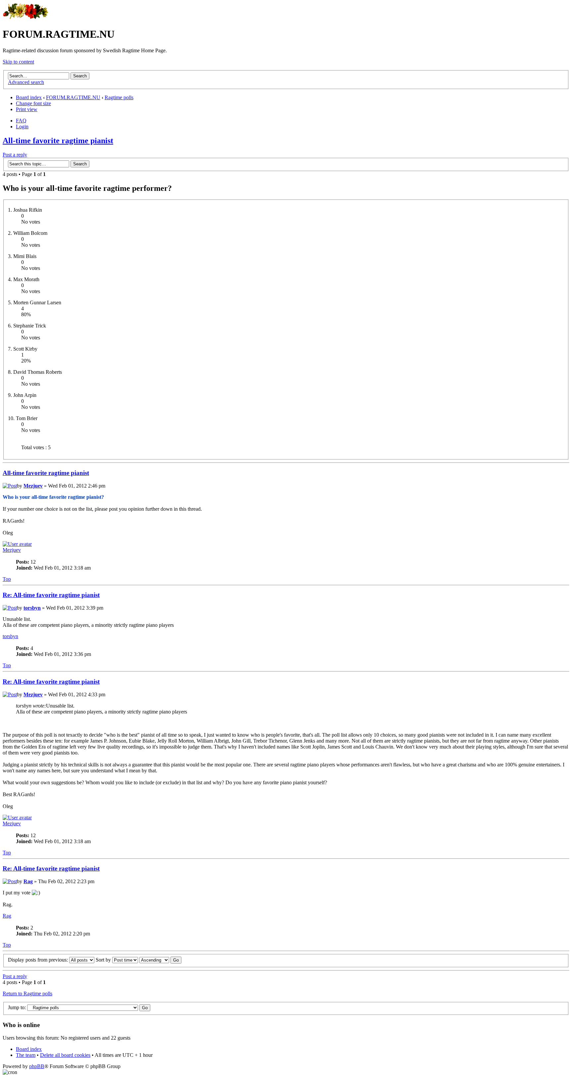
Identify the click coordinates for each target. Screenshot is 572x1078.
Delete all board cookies (65, 1055)
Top (7, 579)
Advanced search (26, 82)
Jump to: (17, 1007)
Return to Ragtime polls (27, 993)
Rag (28, 881)
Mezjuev (33, 486)
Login (22, 126)
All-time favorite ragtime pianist (58, 140)
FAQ (21, 120)
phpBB (36, 1066)
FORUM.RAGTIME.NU (73, 97)
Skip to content (18, 62)
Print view (26, 109)
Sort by (104, 960)
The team (25, 1055)
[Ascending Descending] (160, 960)
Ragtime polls (119, 97)
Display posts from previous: (38, 960)
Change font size (33, 103)
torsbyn (32, 608)
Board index (29, 97)
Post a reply (15, 154)
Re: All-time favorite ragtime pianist (51, 594)
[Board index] (26, 18)
